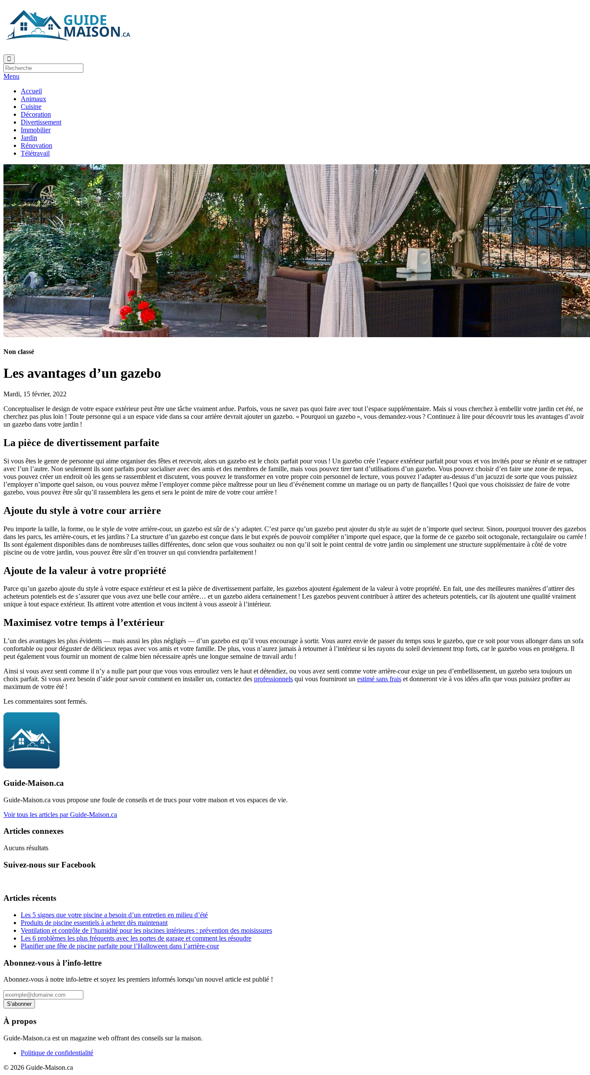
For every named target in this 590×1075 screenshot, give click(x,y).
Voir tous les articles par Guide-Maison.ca (60, 814)
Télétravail (35, 153)
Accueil (31, 91)
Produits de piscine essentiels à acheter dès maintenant (94, 922)
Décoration (36, 114)
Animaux (33, 98)
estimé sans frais (379, 679)
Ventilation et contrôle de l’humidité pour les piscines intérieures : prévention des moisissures (146, 930)
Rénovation (36, 145)
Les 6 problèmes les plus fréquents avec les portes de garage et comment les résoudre (136, 938)
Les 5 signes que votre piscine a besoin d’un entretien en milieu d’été (114, 915)
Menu (11, 76)
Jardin (29, 137)
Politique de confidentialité (57, 1052)
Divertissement (41, 122)
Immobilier (36, 130)
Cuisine (31, 106)
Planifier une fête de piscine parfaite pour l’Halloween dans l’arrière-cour (120, 946)
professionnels (273, 679)
